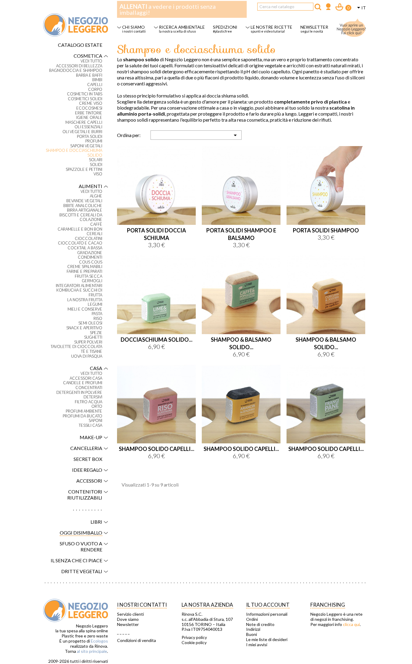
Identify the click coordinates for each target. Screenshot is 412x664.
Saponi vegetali (86, 146)
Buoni (251, 634)
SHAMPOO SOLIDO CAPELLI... (156, 448)
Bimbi (97, 80)
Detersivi (93, 397)
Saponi (95, 420)
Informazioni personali (266, 614)
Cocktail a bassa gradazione (85, 250)
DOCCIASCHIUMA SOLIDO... (156, 339)
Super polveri (88, 342)
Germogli (92, 281)
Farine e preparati (84, 271)
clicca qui (351, 624)
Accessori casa (86, 378)
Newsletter (128, 624)
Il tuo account (268, 605)
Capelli (94, 84)
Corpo (95, 89)
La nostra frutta (84, 300)
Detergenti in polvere (79, 392)
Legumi (95, 304)
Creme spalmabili (84, 266)
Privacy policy (194, 637)
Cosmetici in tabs (84, 94)
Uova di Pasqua (86, 356)
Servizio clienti (130, 614)
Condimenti (90, 257)
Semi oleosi (90, 323)
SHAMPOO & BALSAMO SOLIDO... (241, 343)
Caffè (96, 224)
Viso (97, 174)
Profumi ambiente (84, 411)
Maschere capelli (83, 122)
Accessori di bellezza (79, 66)
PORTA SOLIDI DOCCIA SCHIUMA (156, 234)
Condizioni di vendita (136, 640)
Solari (95, 160)
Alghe (96, 196)
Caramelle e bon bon (80, 229)
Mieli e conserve (85, 309)
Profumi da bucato (82, 416)
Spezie (96, 332)
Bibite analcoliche (82, 205)
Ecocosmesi (89, 108)
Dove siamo (128, 619)
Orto (96, 406)
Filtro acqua (88, 402)
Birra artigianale (84, 210)
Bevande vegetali (84, 201)
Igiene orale (89, 117)
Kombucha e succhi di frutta (79, 292)
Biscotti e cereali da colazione (80, 217)
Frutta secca (88, 276)
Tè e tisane (91, 351)
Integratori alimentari (79, 285)
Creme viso (90, 103)
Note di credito (260, 624)
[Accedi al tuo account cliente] (328, 7)
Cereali (94, 233)
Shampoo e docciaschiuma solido (74, 153)
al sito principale (92, 651)
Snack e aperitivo (84, 328)
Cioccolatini (88, 238)
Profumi (93, 141)
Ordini (252, 619)
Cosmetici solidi (85, 99)
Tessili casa (90, 425)
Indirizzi (253, 629)
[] (318, 7)
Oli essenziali (88, 127)
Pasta (97, 313)
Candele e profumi (82, 383)
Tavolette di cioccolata (76, 346)
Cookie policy (194, 642)
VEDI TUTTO (91, 61)
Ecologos (99, 640)
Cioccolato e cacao (80, 243)
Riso (97, 318)
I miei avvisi (256, 644)
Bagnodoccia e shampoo (75, 70)
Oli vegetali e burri (82, 131)
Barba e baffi (89, 75)
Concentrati (88, 387)
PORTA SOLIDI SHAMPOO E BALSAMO (241, 234)
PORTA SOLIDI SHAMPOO (326, 230)
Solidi (96, 164)
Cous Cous (90, 262)
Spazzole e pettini (84, 169)
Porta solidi (89, 136)
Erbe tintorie (88, 113)
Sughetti (93, 337)
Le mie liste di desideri (266, 639)
